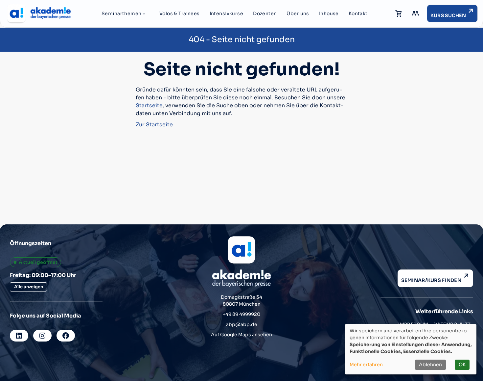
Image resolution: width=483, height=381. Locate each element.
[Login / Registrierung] (415, 13)
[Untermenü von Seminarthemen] (144, 13)
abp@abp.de (241, 324)
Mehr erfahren (366, 365)
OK (462, 365)
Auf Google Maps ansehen (241, 335)
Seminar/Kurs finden (431, 280)
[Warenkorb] (399, 13)
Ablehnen (430, 365)
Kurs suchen (448, 15)
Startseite (149, 105)
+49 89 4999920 (241, 314)
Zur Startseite (154, 124)
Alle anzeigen (28, 287)
